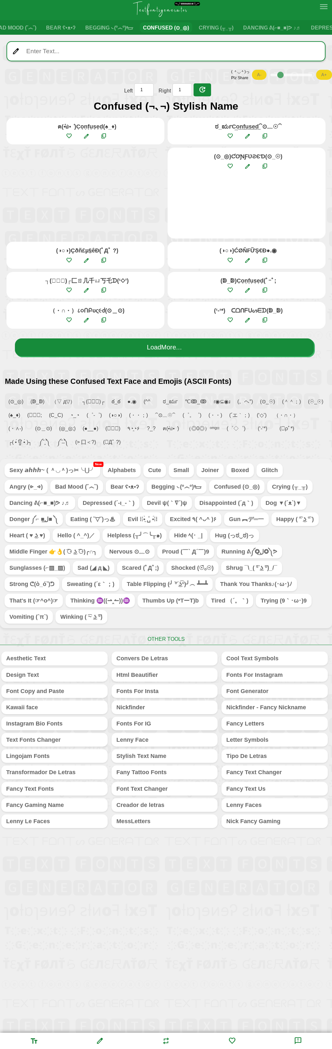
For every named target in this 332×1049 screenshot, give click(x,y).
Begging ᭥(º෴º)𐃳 (109, 27)
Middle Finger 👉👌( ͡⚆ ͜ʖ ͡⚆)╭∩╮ (53, 551)
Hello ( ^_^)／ (76, 535)
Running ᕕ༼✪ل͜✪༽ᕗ (249, 551)
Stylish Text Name (141, 756)
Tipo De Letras (246, 756)
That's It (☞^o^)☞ (33, 600)
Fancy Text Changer (254, 772)
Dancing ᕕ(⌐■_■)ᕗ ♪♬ (272, 27)
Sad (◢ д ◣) (93, 568)
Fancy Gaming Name (35, 805)
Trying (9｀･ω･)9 (284, 600)
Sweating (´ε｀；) (90, 584)
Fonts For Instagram (254, 675)
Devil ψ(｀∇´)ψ (167, 503)
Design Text (22, 675)
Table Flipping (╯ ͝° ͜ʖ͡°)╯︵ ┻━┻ (167, 584)
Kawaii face (22, 707)
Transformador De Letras (41, 772)
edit (86, 136)
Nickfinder (130, 707)
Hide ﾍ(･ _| (188, 535)
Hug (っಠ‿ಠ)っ (234, 535)
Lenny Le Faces (28, 821)
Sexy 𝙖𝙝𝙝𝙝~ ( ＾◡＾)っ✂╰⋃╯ (54, 468)
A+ (324, 74)
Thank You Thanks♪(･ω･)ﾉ (256, 584)
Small (181, 470)
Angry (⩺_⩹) (26, 486)
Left (128, 90)
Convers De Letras (142, 658)
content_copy (104, 136)
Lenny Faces (244, 805)
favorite (69, 136)
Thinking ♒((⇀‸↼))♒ (100, 600)
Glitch (269, 470)
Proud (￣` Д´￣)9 (185, 551)
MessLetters (133, 821)
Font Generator (247, 691)
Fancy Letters (245, 723)
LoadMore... (164, 347)
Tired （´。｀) (229, 600)
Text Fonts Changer (33, 740)
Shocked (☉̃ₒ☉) (192, 568)
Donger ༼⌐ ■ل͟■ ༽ (33, 519)
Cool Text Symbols (252, 658)
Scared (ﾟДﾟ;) (140, 568)
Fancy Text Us (246, 789)
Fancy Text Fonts (30, 789)
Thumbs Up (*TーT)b (170, 600)
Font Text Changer (142, 789)
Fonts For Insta (137, 691)
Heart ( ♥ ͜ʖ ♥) (27, 535)
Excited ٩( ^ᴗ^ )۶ (193, 519)
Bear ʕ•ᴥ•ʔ (61, 27)
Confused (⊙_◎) (166, 27)
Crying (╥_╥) (216, 27)
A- (259, 74)
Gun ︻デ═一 (246, 519)
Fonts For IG (133, 723)
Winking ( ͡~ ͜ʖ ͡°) (81, 617)
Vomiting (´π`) (28, 617)
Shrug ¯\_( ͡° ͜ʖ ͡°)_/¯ (251, 568)
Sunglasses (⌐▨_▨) (37, 568)
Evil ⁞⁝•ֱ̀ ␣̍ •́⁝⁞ (143, 519)
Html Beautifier (137, 675)
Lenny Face (132, 740)
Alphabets (122, 470)
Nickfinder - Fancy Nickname (266, 707)
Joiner (210, 470)
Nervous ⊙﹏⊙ (129, 551)
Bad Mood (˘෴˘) (76, 486)
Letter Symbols (247, 740)
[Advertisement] (85, 193)
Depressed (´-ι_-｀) (109, 503)
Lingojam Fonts (28, 756)
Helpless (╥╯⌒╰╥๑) (134, 535)
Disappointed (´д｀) (226, 503)
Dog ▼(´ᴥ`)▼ (284, 503)
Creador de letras (140, 805)
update (202, 89)
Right (165, 90)
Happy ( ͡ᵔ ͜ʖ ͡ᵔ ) (295, 519)
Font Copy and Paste (35, 691)
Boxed (240, 470)
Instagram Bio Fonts (34, 723)
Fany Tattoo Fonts (141, 772)
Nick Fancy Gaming (253, 821)
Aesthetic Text (26, 658)
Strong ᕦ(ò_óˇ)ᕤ (31, 584)
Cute (154, 470)
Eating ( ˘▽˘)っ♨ (92, 519)
